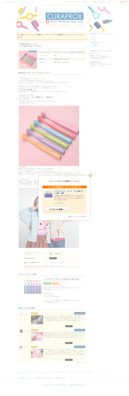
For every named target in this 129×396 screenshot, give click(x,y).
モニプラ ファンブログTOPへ (79, 216)
